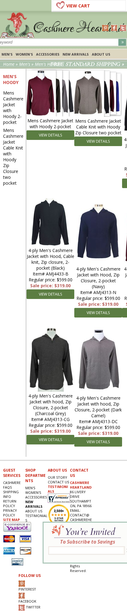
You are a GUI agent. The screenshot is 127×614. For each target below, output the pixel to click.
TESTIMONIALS (58, 489)
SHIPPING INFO (11, 494)
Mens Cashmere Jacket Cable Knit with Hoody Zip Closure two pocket (13, 156)
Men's (7, 54)
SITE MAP (11, 519)
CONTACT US (58, 482)
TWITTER (32, 607)
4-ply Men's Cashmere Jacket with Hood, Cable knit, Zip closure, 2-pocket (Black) (50, 259)
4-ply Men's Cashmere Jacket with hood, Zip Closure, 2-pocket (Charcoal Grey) (50, 404)
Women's (24, 54)
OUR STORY (57, 477)
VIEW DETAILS (50, 135)
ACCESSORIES (47, 54)
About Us (101, 54)
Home (8, 64)
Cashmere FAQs (12, 485)
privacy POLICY (10, 512)
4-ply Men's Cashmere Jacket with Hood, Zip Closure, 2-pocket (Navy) (98, 277)
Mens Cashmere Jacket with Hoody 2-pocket (13, 107)
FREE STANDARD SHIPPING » (87, 64)
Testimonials (36, 518)
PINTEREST (27, 589)
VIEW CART (78, 6)
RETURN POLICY (9, 503)
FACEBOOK (27, 601)
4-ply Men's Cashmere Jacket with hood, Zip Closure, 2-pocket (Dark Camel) (98, 406)
